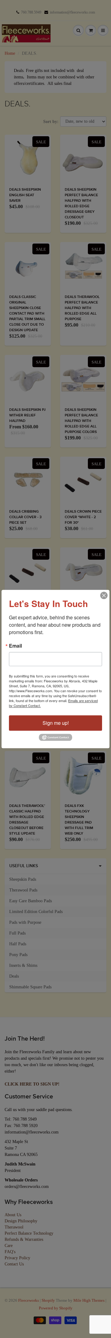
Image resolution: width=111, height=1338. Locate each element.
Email (15, 645)
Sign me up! (56, 722)
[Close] (104, 595)
